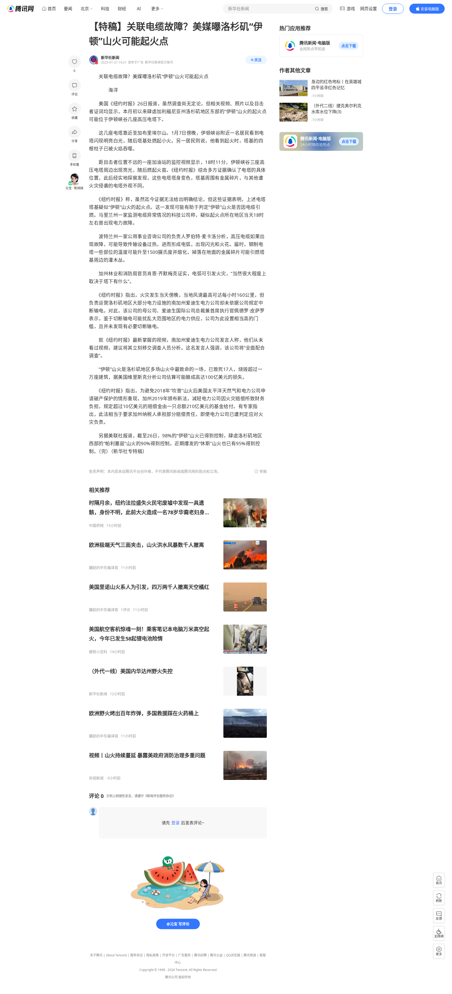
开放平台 (168, 955)
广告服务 (184, 955)
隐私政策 (152, 955)
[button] (349, 46)
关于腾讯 (96, 955)
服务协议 (136, 955)
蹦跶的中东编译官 (103, 567)
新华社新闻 (98, 694)
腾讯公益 (216, 955)
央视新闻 (96, 778)
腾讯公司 (171, 977)
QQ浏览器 (233, 955)
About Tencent (116, 955)
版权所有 (184, 977)
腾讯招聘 (200, 955)
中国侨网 (96, 525)
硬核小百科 (98, 652)
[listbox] (178, 633)
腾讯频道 (250, 955)
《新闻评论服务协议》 (159, 796)
